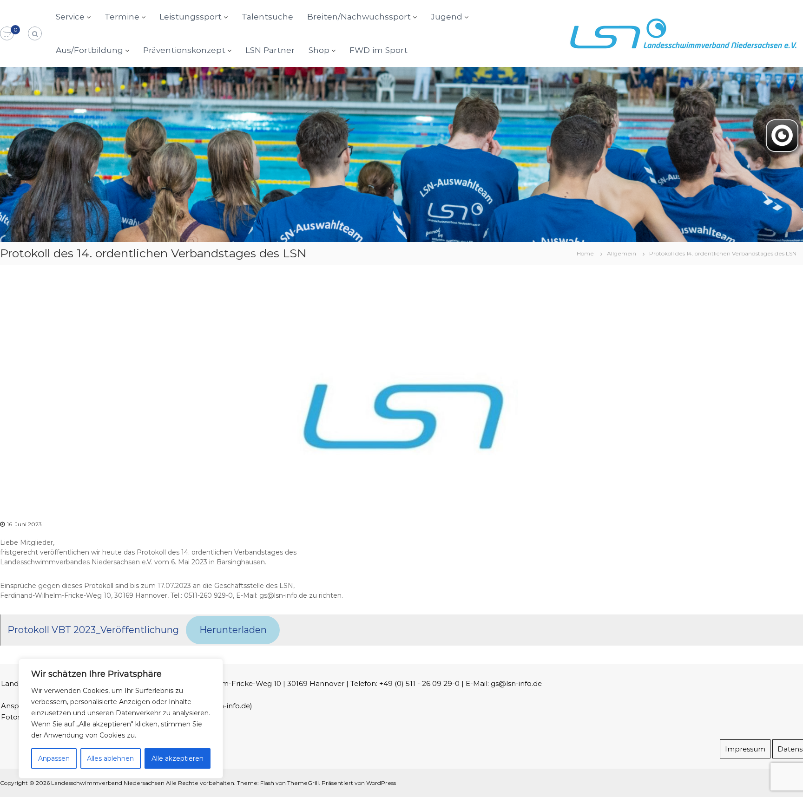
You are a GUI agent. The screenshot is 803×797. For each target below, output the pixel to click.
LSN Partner (270, 50)
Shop (319, 50)
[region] (121, 718)
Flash (267, 782)
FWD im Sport (378, 50)
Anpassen (54, 758)
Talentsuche (267, 16)
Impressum (745, 749)
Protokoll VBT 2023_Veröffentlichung (93, 629)
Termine (122, 16)
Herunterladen (233, 629)
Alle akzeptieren (177, 758)
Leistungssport (190, 16)
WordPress (381, 782)
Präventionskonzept (184, 50)
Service (70, 16)
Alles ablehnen (110, 758)
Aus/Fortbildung (89, 50)
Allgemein (621, 253)
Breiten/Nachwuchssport (359, 16)
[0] (7, 34)
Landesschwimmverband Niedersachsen (108, 782)
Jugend (446, 16)
